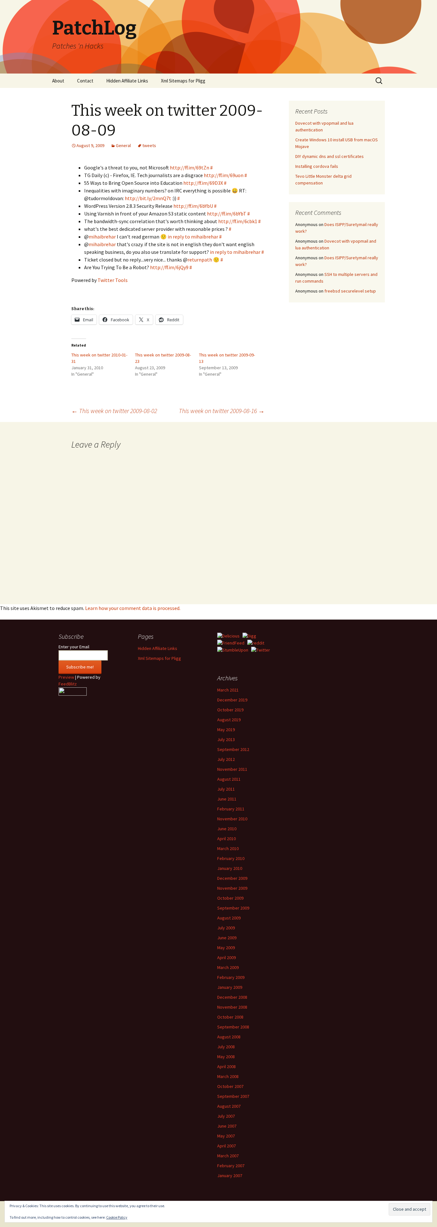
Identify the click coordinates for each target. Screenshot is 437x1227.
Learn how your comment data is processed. (132, 608)
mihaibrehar (102, 236)
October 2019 (230, 710)
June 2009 (226, 938)
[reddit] (255, 642)
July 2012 (226, 759)
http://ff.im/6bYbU (193, 206)
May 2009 (226, 947)
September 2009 (233, 908)
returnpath (199, 259)
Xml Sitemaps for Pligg (183, 81)
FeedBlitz (68, 684)
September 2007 (233, 1096)
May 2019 (226, 729)
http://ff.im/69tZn (189, 167)
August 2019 (229, 720)
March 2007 (228, 1156)
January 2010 (229, 868)
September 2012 (233, 749)
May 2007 (226, 1136)
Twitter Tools (113, 280)
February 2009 (230, 977)
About (58, 81)
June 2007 (226, 1126)
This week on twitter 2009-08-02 (114, 411)
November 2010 (232, 819)
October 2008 (230, 1017)
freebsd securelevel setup (350, 291)
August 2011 (229, 779)
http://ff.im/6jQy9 (169, 267)
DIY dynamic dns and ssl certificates (329, 156)
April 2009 (226, 957)
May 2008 (226, 1056)
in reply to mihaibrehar (193, 236)
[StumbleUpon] (232, 650)
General (123, 145)
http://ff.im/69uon (223, 175)
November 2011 (232, 769)
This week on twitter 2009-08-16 (222, 411)
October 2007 (230, 1086)
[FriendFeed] (230, 642)
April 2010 (226, 838)
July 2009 (226, 928)
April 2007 (226, 1146)
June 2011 (226, 799)
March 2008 (228, 1076)
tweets (149, 145)
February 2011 (230, 809)
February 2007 (230, 1165)
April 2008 (226, 1066)
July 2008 (226, 1047)
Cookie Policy (116, 1217)
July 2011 (226, 789)
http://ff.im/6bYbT (226, 213)
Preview (66, 677)
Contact (85, 81)
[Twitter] (260, 650)
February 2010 (230, 858)
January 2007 (229, 1175)
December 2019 (232, 700)
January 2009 (229, 987)
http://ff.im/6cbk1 (237, 221)
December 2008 (232, 997)
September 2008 (233, 1027)
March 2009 (228, 967)
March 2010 (228, 848)
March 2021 (228, 690)
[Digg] (249, 635)
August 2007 (229, 1106)
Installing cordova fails (316, 166)
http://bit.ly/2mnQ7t (148, 198)
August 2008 (229, 1037)
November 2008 (232, 1007)
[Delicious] (228, 635)
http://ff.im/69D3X (203, 183)
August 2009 (229, 918)
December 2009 (232, 878)
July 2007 (226, 1116)
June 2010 (226, 829)
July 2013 (226, 739)
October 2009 (230, 898)
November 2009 (232, 888)
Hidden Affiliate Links (127, 81)
